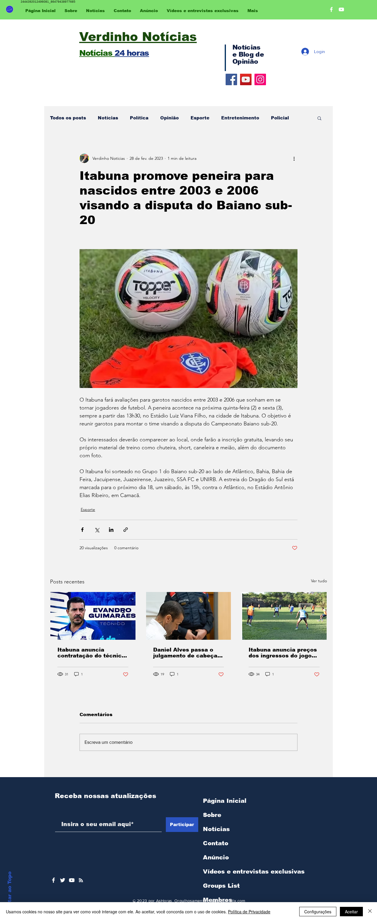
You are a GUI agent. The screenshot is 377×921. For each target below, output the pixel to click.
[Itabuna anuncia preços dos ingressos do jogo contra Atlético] (284, 616)
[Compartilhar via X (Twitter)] (97, 529)
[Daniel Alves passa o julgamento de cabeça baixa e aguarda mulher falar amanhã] (188, 616)
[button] (319, 118)
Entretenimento (240, 117)
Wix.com (237, 900)
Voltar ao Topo (9, 891)
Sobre (212, 815)
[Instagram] (260, 79)
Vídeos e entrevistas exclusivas (254, 871)
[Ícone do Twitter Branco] (62, 880)
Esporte (200, 117)
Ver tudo (319, 580)
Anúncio (216, 857)
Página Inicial (225, 800)
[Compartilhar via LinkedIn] (111, 529)
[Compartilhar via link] (125, 529)
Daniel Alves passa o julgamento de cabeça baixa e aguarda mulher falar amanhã (187, 653)
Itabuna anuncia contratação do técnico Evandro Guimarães (91, 653)
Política (139, 117)
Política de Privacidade (249, 912)
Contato (215, 843)
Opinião (169, 117)
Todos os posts (68, 117)
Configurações (317, 912)
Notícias (108, 117)
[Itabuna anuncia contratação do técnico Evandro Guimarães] (92, 616)
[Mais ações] (293, 158)
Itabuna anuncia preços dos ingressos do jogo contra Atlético (283, 653)
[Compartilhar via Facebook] (82, 529)
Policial (280, 117)
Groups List (221, 885)
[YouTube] (246, 79)
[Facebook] (231, 79)
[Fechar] (369, 911)
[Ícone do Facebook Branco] (53, 880)
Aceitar (351, 912)
